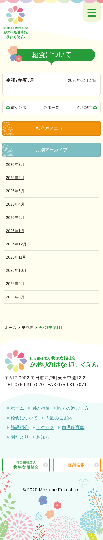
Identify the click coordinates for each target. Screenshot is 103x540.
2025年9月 (15, 283)
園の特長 (41, 408)
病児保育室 (73, 427)
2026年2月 (15, 217)
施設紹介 (20, 427)
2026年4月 (15, 204)
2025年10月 (16, 270)
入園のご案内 (58, 417)
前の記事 (18, 107)
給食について (24, 417)
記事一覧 (51, 107)
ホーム (17, 408)
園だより (20, 437)
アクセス (45, 427)
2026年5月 (15, 191)
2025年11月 (16, 257)
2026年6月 (15, 178)
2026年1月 (15, 231)
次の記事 (84, 107)
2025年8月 (15, 297)
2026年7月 (15, 164)
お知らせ (45, 437)
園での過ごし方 (73, 408)
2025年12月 (16, 244)
